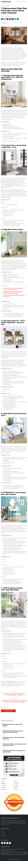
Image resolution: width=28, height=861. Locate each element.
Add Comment (9, 710)
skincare (9, 185)
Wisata (4, 742)
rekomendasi (10, 681)
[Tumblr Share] (12, 19)
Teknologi (3, 789)
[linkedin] (7, 843)
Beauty (3, 781)
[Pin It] (7, 19)
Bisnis (15, 781)
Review (16, 787)
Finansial (4, 749)
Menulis (4, 735)
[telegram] (10, 843)
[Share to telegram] (18, 19)
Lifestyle (3, 722)
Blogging (3, 783)
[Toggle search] (24, 1)
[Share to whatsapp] (15, 19)
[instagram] (19, 1)
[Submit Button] (25, 853)
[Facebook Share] (2, 19)
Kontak (2, 830)
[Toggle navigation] (26, 2)
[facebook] (17, 1)
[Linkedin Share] (10, 19)
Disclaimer (3, 834)
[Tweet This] (5, 19)
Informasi (4, 729)
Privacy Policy (4, 836)
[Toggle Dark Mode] (22, 1)
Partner (2, 832)
